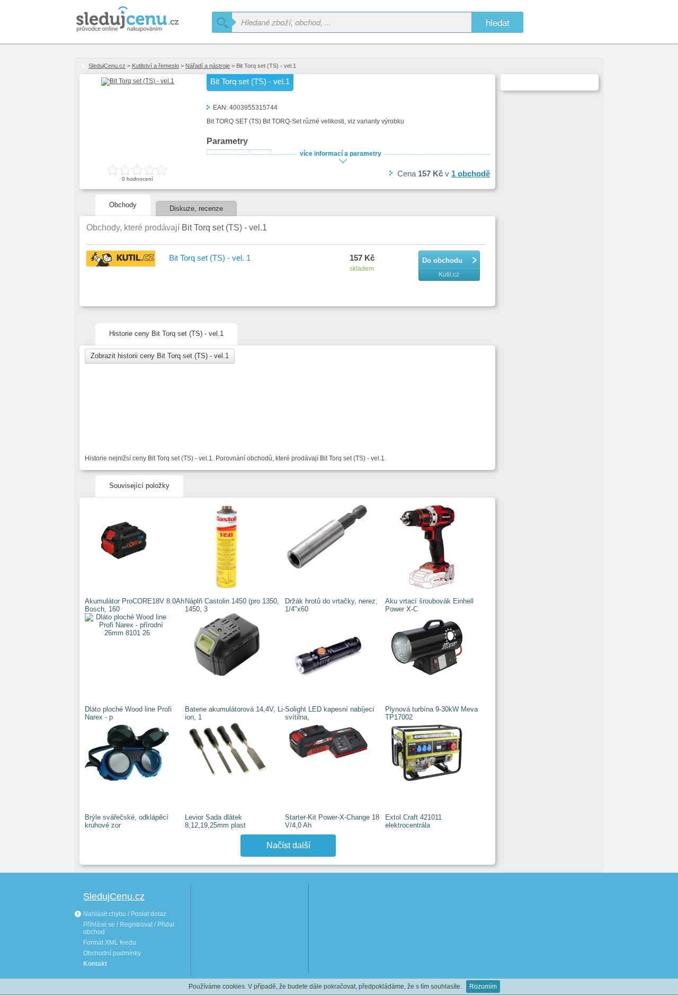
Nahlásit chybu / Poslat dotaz (124, 914)
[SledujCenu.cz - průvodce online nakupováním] (143, 19)
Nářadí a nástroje (207, 66)
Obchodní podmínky (112, 953)
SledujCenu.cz (107, 66)
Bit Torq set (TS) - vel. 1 (210, 257)
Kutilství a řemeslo (155, 66)
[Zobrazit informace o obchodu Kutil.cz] (122, 259)
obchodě (470, 173)
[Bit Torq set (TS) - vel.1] (137, 81)
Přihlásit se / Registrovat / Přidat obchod (128, 928)
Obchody (123, 205)
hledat (498, 22)
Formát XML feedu (109, 942)
